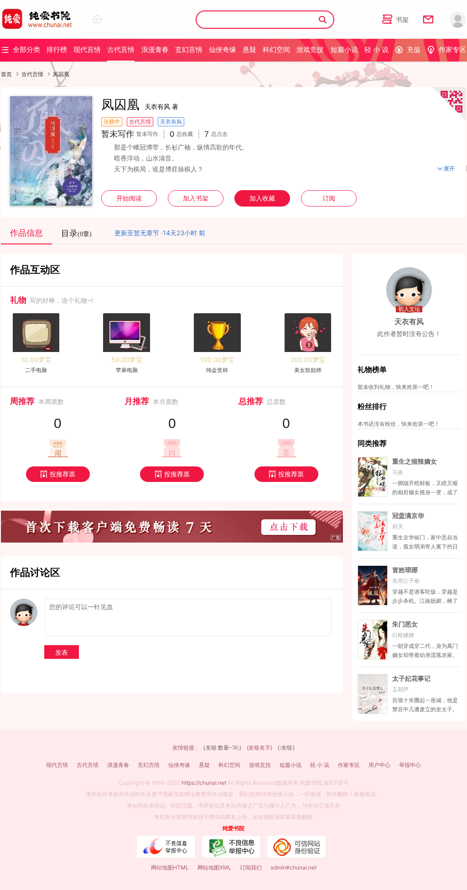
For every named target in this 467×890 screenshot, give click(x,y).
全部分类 (20, 49)
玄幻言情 (188, 49)
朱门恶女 (405, 624)
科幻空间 (276, 49)
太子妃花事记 (411, 678)
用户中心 (379, 764)
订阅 (328, 198)
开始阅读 (129, 198)
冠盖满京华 (408, 515)
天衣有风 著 (161, 106)
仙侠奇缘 (222, 49)
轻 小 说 (376, 49)
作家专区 (446, 49)
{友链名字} (259, 747)
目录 (76, 233)
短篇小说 (344, 49)
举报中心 (410, 764)
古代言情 (121, 49)
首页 (6, 74)
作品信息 (26, 233)
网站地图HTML (170, 867)
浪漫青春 (155, 49)
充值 (407, 49)
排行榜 (57, 49)
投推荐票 (57, 474)
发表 (61, 652)
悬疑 (249, 49)
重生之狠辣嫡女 (414, 461)
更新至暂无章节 (136, 233)
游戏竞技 (310, 49)
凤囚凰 (61, 74)
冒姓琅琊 (405, 570)
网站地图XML (214, 867)
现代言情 (87, 49)
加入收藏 (262, 198)
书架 (395, 19)
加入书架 (195, 198)
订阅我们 (251, 867)
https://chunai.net (204, 782)
